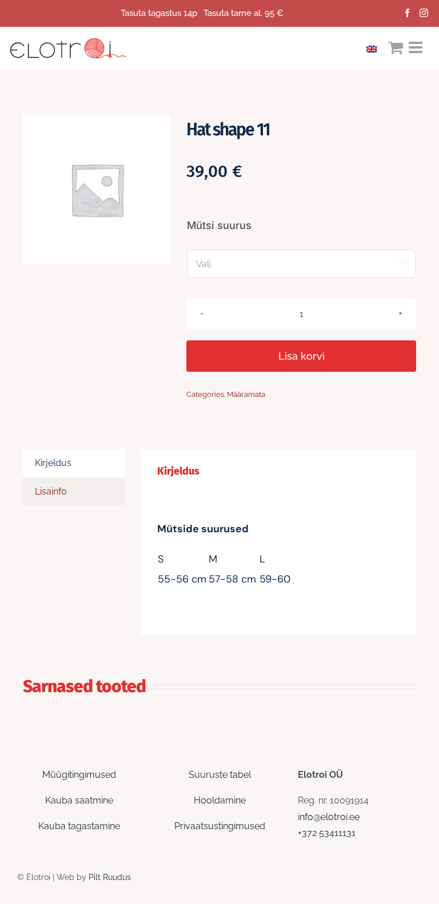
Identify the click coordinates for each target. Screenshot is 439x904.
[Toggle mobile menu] (417, 47)
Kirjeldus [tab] (53, 462)
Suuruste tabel (220, 774)
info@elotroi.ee (329, 816)
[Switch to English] (374, 48)
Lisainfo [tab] (51, 491)
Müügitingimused (79, 774)
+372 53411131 (327, 832)
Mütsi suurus (219, 225)
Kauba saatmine (79, 800)
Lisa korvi (301, 356)
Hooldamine (220, 800)
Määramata (246, 394)
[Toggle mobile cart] (395, 47)
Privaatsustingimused (219, 826)
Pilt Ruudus (110, 877)
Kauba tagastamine (79, 826)
